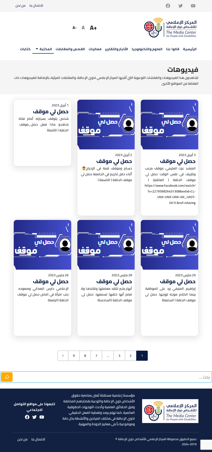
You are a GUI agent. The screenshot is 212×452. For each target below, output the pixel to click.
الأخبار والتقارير (116, 49)
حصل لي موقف (178, 161)
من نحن (20, 5)
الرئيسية (190, 49)
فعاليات (95, 49)
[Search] (7, 377)
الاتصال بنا (36, 5)
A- (76, 28)
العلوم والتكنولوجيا (147, 49)
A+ (94, 27)
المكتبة (46, 49)
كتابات (25, 49)
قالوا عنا (172, 49)
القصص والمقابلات (70, 49)
